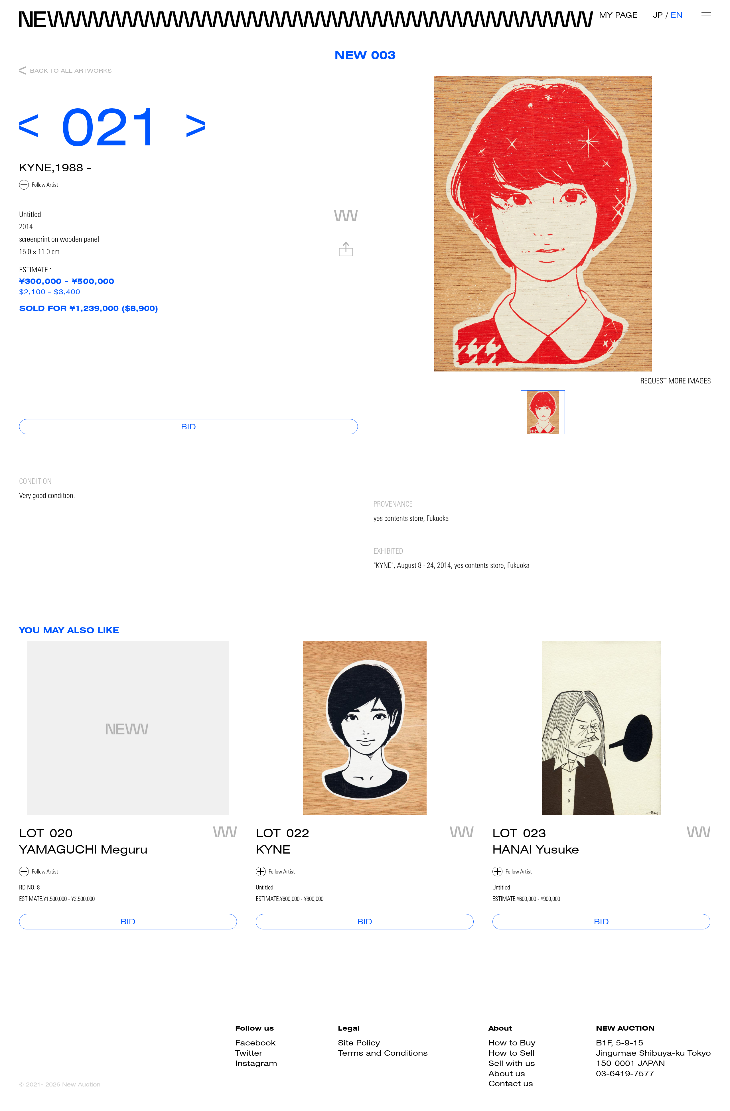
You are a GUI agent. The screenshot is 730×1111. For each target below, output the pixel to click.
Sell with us (511, 1063)
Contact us (510, 1083)
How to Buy (511, 1042)
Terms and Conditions (383, 1053)
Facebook (255, 1042)
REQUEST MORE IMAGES (675, 381)
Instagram (256, 1063)
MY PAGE (618, 15)
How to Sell (511, 1053)
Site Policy (359, 1042)
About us (506, 1073)
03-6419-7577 (625, 1073)
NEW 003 (365, 55)
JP (658, 15)
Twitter (248, 1053)
